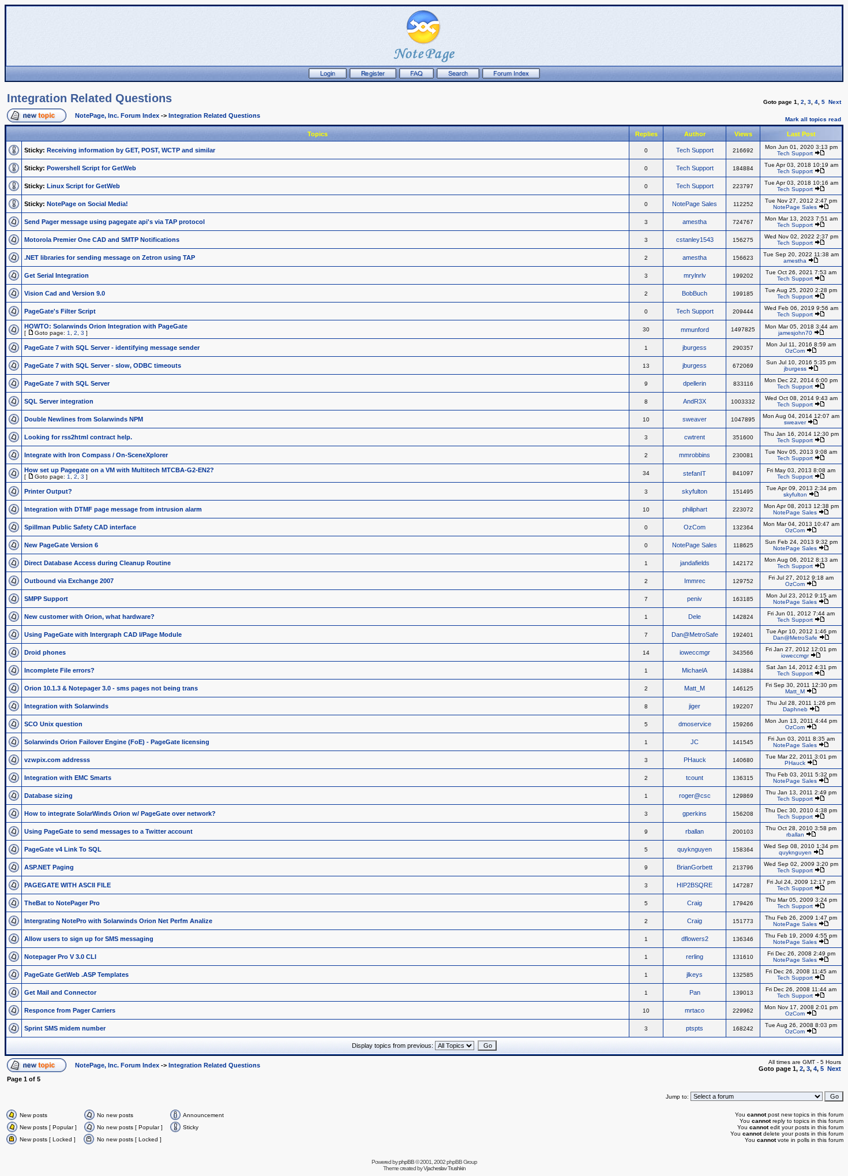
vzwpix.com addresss (57, 759)
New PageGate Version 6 (61, 545)
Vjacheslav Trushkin (444, 1168)
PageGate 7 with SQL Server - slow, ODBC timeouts (102, 365)
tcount (694, 777)
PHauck (695, 759)
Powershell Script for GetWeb (91, 168)
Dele (694, 616)
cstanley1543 (695, 239)
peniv (694, 598)
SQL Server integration (58, 401)
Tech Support (695, 150)
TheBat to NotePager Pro (62, 902)
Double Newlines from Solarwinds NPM (83, 419)
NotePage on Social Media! (87, 203)
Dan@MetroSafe (694, 634)
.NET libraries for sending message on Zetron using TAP (109, 257)
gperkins (694, 813)
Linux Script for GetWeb (83, 185)
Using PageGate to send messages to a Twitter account (108, 831)
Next (834, 102)
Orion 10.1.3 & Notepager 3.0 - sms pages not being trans (111, 688)
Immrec (695, 580)
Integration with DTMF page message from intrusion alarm (113, 509)
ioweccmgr (695, 652)
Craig (694, 902)
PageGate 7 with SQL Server (67, 383)
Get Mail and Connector (60, 992)
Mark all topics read (813, 119)
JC (695, 741)
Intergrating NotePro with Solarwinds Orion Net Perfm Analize (118, 920)
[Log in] (327, 76)
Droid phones (45, 652)
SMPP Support (46, 598)
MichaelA (694, 670)
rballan (694, 831)
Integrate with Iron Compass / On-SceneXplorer (96, 454)
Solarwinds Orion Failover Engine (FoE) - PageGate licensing (116, 741)
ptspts (694, 1028)
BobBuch (694, 293)
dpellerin (694, 383)
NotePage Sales (694, 203)
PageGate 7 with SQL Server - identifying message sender (112, 347)
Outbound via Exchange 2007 (69, 580)
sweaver (694, 419)
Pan (694, 992)
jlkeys (694, 974)
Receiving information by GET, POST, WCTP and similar (131, 150)
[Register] (373, 76)
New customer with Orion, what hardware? (89, 616)
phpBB (406, 1162)
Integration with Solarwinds (66, 706)
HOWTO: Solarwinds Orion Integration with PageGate (105, 326)
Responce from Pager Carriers (69, 1010)
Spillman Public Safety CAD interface (80, 527)
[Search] (458, 76)
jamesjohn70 (795, 333)
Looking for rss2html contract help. (78, 437)
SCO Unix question (53, 723)
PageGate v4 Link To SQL (63, 849)
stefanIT (694, 473)
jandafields (695, 562)
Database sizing (48, 795)
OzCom (795, 351)
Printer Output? (48, 491)
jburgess (694, 347)
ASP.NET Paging (49, 867)
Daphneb (795, 709)
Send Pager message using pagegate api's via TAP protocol (114, 221)
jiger (694, 706)
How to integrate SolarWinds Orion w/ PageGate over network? (120, 813)
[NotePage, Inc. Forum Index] (511, 76)
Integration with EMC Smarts (67, 777)
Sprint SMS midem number (65, 1028)
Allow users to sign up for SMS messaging (88, 938)
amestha (694, 221)
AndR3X (694, 401)
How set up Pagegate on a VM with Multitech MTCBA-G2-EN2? (119, 469)
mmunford (695, 329)
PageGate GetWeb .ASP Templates (76, 974)
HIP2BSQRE (694, 885)
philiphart (694, 509)
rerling (694, 956)
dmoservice (694, 723)
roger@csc (695, 795)
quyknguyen (694, 849)
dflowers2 (694, 938)
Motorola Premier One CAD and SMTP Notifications (101, 239)
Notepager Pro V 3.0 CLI (60, 956)
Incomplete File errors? (59, 670)
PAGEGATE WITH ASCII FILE (67, 885)
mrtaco (694, 1010)
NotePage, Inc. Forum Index (117, 115)
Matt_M (694, 688)
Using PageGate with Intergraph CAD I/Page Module (103, 634)
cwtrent (694, 437)
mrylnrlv (695, 275)
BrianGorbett (694, 867)
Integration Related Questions (89, 98)
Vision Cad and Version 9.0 (64, 293)
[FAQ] (416, 76)
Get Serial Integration (56, 275)
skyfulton (694, 491)
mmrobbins (694, 454)
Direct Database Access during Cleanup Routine (97, 562)
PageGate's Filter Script (60, 311)
